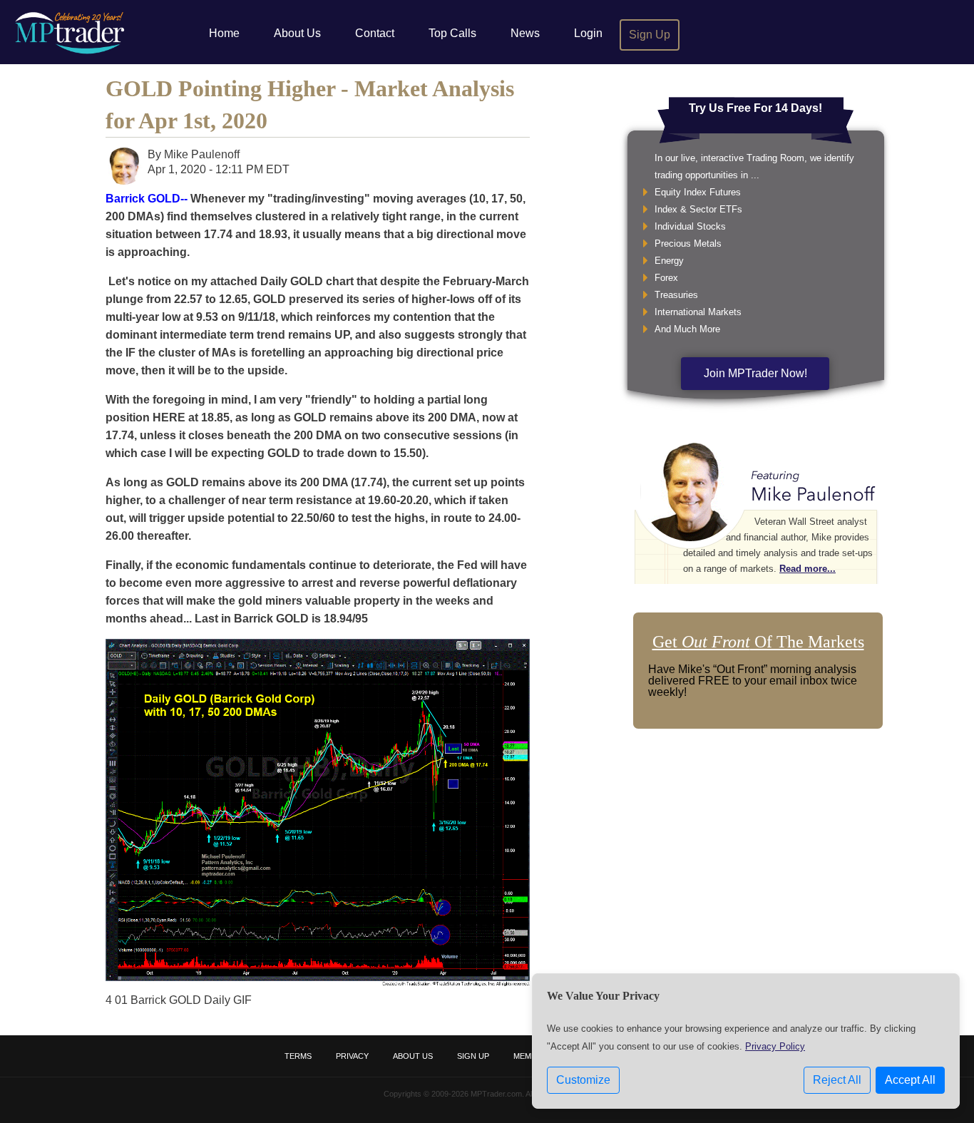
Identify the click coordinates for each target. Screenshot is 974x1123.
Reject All (837, 1080)
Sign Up (649, 35)
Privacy (352, 1056)
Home (224, 33)
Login (588, 33)
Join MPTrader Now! (755, 373)
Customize (583, 1080)
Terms (298, 1056)
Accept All (910, 1080)
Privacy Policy (775, 1046)
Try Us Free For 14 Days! (755, 108)
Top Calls (452, 33)
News (525, 33)
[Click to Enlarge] (318, 982)
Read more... (807, 568)
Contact (374, 33)
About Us (297, 33)
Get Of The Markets (758, 641)
